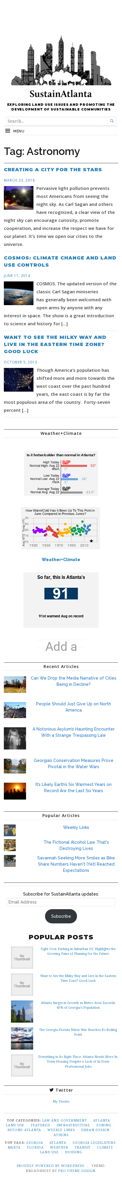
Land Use (15, 1125)
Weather (59, 1147)
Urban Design (95, 1129)
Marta (14, 1147)
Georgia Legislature (94, 1142)
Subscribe (61, 916)
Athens (61, 1135)
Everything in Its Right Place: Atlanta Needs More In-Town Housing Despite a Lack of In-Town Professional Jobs (78, 1061)
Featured (40, 1125)
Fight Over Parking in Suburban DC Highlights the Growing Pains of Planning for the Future (78, 951)
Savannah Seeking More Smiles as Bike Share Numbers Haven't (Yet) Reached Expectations (76, 864)
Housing (73, 1152)
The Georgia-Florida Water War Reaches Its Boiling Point (78, 1032)
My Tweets (61, 1101)
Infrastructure (73, 1125)
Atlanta (101, 1120)
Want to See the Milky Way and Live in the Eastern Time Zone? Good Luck (55, 344)
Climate (105, 1147)
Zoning (103, 1125)
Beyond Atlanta (24, 1129)
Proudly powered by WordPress (50, 1165)
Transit (83, 1147)
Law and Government (64, 1120)
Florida (35, 1147)
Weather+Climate (61, 559)
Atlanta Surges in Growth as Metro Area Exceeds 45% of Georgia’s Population (78, 1005)
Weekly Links (76, 827)
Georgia (34, 1142)
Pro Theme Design (76, 1170)
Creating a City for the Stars (53, 169)
